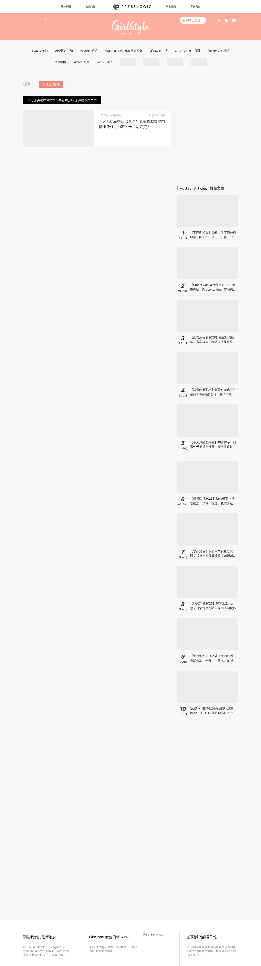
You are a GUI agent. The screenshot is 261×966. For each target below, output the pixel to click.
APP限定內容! (64, 50)
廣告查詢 (171, 6)
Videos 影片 (81, 62)
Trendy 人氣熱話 (218, 50)
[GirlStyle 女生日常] (130, 27)
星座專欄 (60, 62)
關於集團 (66, 6)
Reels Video (104, 62)
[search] (212, 20)
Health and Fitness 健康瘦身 (123, 50)
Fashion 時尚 (88, 50)
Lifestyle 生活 (158, 50)
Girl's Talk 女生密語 (187, 50)
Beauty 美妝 (40, 50)
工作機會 (195, 6)
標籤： (30, 84)
